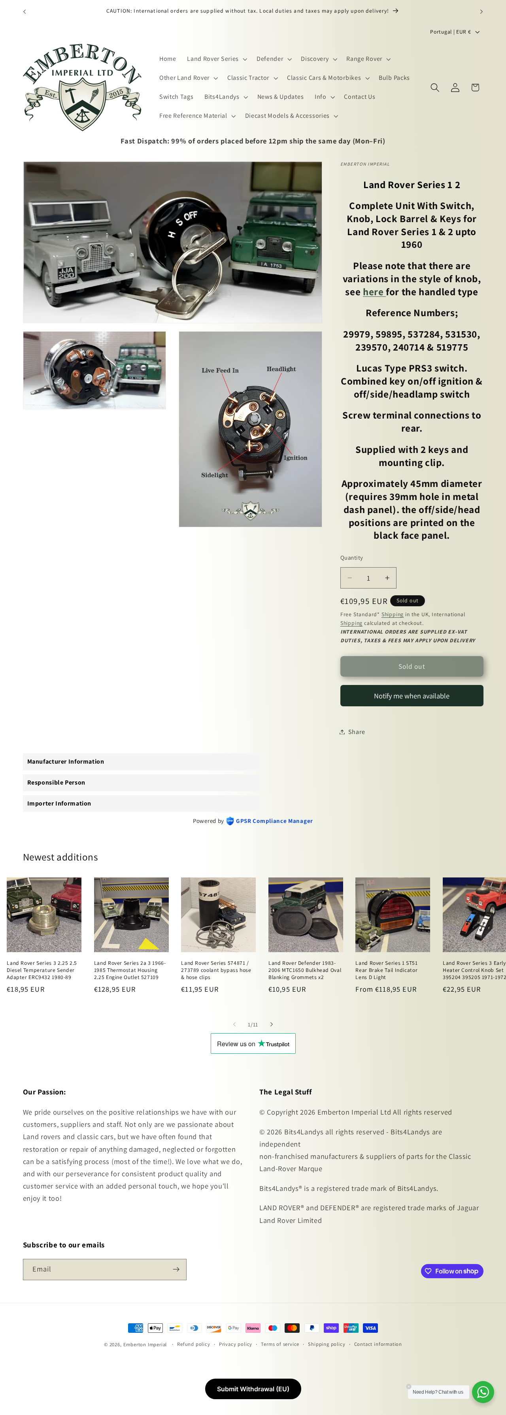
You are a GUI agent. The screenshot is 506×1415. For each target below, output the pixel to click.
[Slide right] (271, 1024)
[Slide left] (234, 1024)
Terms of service (280, 1344)
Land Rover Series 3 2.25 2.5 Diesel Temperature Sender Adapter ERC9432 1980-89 (42, 970)
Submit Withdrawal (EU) (253, 1389)
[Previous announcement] (24, 11)
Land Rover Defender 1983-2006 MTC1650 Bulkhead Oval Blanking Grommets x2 (304, 970)
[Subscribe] (176, 1269)
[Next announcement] (481, 11)
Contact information (378, 1344)
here (374, 291)
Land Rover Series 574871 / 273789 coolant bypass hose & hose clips (216, 970)
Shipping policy (326, 1344)
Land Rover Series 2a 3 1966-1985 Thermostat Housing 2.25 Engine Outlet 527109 (130, 970)
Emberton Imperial (145, 1344)
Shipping (392, 614)
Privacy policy (235, 1344)
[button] (216, 59)
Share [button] (356, 732)
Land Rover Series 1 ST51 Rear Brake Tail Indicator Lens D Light (386, 970)
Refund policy (193, 1344)
